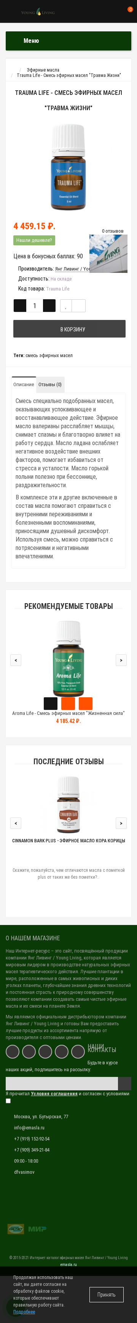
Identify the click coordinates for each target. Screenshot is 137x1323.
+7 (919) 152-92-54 (31, 1139)
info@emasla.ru (29, 1128)
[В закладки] (66, 305)
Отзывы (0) (50, 384)
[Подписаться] (124, 1083)
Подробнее (24, 1312)
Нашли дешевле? (34, 240)
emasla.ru (69, 1265)
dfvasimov (24, 1172)
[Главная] (12, 70)
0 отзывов (113, 231)
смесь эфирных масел (49, 355)
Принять (106, 1295)
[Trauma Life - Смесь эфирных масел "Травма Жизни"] (68, 167)
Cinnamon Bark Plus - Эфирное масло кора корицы (68, 840)
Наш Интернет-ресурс (28, 951)
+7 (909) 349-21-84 (31, 1150)
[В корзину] (50, 703)
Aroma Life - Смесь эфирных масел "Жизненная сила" (68, 713)
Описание (23, 384)
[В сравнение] (79, 305)
